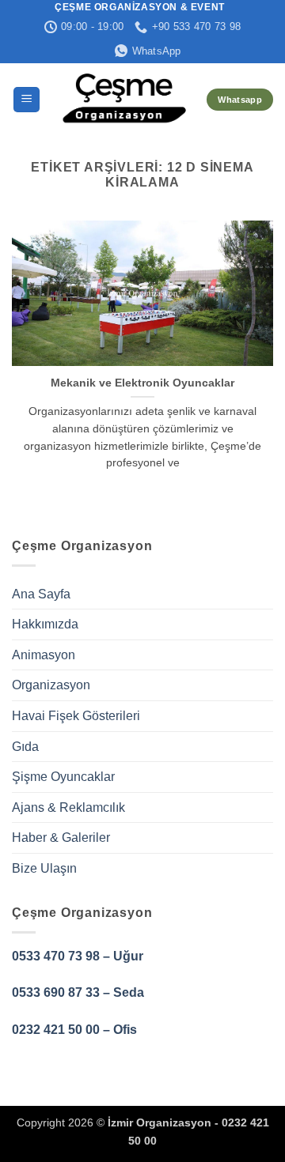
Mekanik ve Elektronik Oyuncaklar (142, 383)
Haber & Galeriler (61, 837)
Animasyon (43, 655)
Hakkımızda (45, 624)
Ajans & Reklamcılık (68, 807)
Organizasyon (51, 685)
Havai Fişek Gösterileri (76, 715)
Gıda (25, 746)
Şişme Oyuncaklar (63, 776)
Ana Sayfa (41, 594)
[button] (26, 100)
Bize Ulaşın (44, 868)
